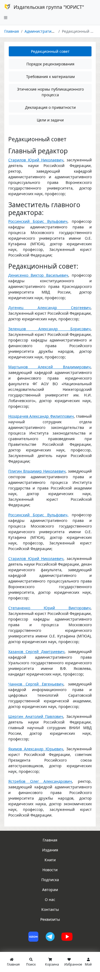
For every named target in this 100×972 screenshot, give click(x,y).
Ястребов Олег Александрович (40, 781)
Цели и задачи (50, 120)
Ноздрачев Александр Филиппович (41, 416)
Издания (50, 849)
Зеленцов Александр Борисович (49, 328)
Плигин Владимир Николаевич (37, 471)
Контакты (50, 909)
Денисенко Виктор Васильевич (38, 275)
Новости (50, 869)
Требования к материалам (50, 76)
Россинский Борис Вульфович (37, 221)
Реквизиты (50, 919)
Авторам (50, 889)
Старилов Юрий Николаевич (35, 159)
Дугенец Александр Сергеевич (49, 307)
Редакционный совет (50, 51)
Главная (11, 31)
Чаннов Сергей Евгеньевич (35, 684)
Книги (50, 859)
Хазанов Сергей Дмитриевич (36, 651)
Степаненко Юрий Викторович (49, 607)
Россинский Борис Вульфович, (38, 514)
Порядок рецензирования (50, 63)
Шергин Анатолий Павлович (35, 716)
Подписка (50, 879)
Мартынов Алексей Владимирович (49, 366)
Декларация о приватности (50, 107)
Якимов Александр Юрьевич (35, 748)
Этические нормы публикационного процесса (50, 92)
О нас (50, 899)
